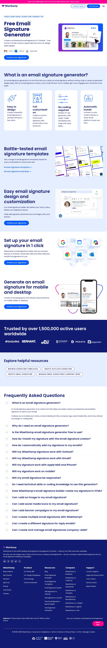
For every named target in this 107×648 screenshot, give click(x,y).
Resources (50, 567)
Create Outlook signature (58, 369)
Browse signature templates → (18, 167)
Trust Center (91, 579)
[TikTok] (15, 561)
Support (90, 567)
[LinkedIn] (4, 561)
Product (28, 567)
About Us (6, 583)
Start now (98, 623)
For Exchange (29, 579)
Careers (6, 594)
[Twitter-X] (19, 561)
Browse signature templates (23, 369)
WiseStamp (9, 567)
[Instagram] (12, 561)
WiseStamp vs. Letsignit (74, 603)
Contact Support (92, 571)
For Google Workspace (32, 575)
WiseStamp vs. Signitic (73, 607)
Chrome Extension (30, 583)
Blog (46, 571)
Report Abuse (91, 586)
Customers (7, 590)
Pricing (5, 586)
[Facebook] (8, 561)
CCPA (79, 632)
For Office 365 (29, 571)
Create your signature (16, 57)
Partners (6, 579)
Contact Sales (78, 6)
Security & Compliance (40, 632)
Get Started (93, 6)
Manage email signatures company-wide (59, 374)
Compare (70, 567)
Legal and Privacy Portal (94, 575)
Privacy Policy (70, 632)
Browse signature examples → (17, 171)
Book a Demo (8, 571)
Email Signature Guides (53, 588)
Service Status (91, 583)
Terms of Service (57, 632)
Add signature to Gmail (53, 598)
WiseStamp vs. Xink (72, 610)
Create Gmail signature (20, 374)
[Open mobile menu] (103, 6)
